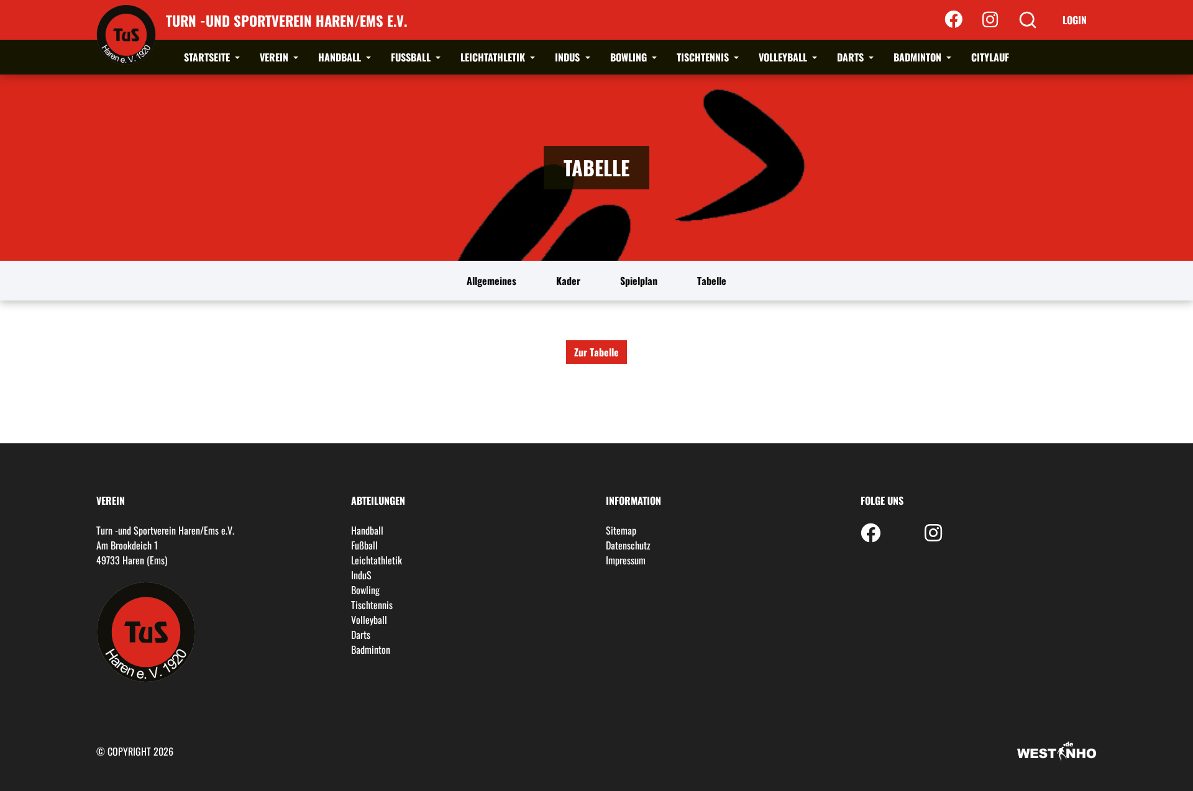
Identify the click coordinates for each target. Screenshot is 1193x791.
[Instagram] (990, 20)
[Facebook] (953, 20)
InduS (568, 57)
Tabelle (711, 280)
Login (1075, 19)
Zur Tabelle (596, 352)
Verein (275, 57)
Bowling (629, 57)
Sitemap (621, 530)
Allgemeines (491, 280)
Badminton (919, 57)
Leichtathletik (494, 57)
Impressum (626, 560)
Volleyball (784, 57)
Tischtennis (704, 57)
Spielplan (638, 280)
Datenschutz (628, 545)
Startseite (208, 57)
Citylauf (990, 57)
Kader (568, 280)
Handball (340, 57)
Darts (851, 57)
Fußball (412, 57)
